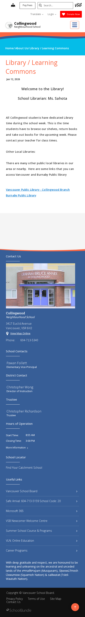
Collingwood (25, 23)
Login (51, 14)
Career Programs (16, 550)
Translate (36, 14)
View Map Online (20, 333)
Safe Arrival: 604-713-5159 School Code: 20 (33, 501)
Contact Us (13, 602)
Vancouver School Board (21, 491)
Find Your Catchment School (24, 467)
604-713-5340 (29, 340)
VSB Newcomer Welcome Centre (26, 521)
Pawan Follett (17, 363)
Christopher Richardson (24, 411)
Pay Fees (27, 5)
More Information (16, 447)
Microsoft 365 (15, 511)
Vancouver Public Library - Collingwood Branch (38, 189)
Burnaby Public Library (21, 195)
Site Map (55, 599)
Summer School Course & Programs (29, 531)
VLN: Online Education (20, 540)
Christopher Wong (20, 387)
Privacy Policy (14, 599)
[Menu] (74, 25)
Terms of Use (36, 599)
